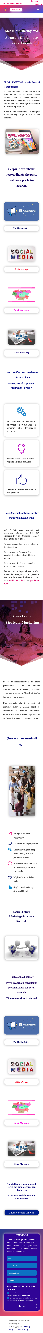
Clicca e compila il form (21, 1212)
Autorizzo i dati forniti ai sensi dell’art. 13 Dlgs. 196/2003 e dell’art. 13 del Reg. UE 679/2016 (22, 1299)
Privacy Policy (26, 1295)
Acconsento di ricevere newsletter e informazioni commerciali (18, 1294)
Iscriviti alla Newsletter (12, 3)
